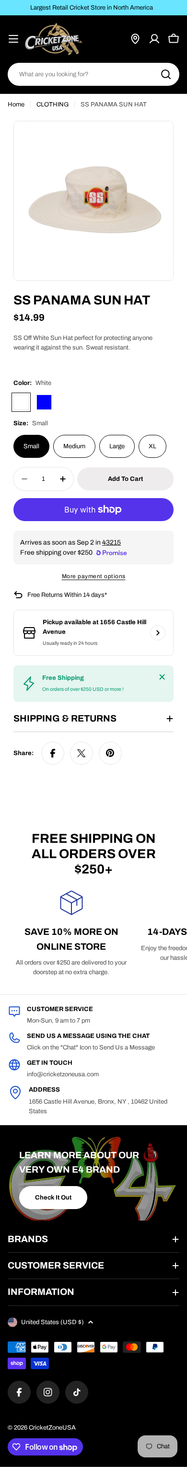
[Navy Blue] (44, 402)
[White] (21, 402)
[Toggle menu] (13, 39)
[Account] (154, 39)
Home (16, 104)
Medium (74, 446)
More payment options (94, 576)
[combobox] (93, 74)
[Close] (162, 677)
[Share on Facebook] (52, 753)
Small (31, 446)
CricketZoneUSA (52, 1427)
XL (152, 446)
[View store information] (157, 632)
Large (117, 446)
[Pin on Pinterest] (110, 753)
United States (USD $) (52, 1322)
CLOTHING (52, 104)
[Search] (166, 74)
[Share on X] (81, 753)
